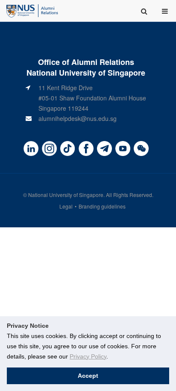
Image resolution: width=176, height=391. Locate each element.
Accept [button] (88, 375)
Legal (66, 206)
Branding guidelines (102, 206)
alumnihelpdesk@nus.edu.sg (77, 118)
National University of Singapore (65, 194)
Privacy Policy (88, 356)
